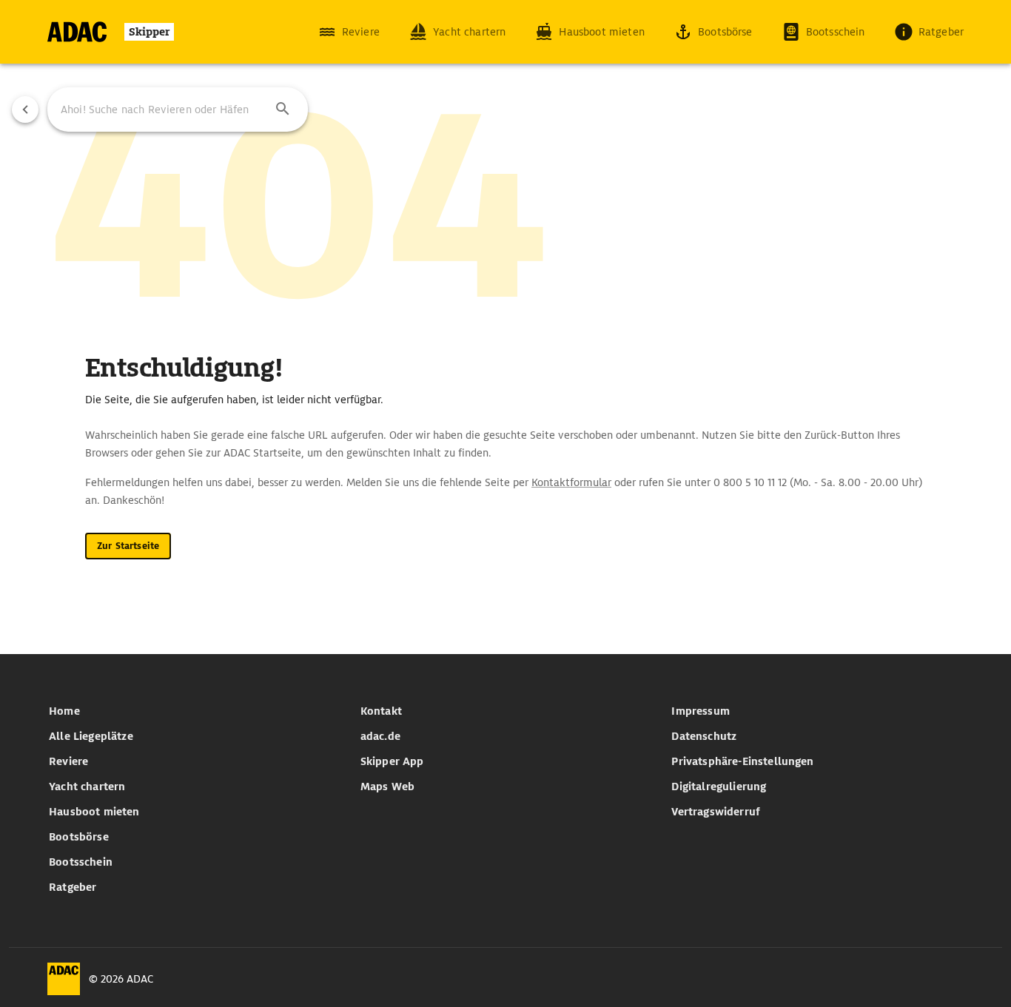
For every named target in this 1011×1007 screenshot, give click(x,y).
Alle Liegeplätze (91, 736)
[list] (194, 799)
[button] (282, 109)
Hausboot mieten (94, 811)
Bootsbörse (79, 836)
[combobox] (177, 109)
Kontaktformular (571, 482)
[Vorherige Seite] (25, 109)
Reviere (68, 761)
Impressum (700, 711)
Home (64, 711)
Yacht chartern (87, 786)
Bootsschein (80, 862)
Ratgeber (72, 887)
